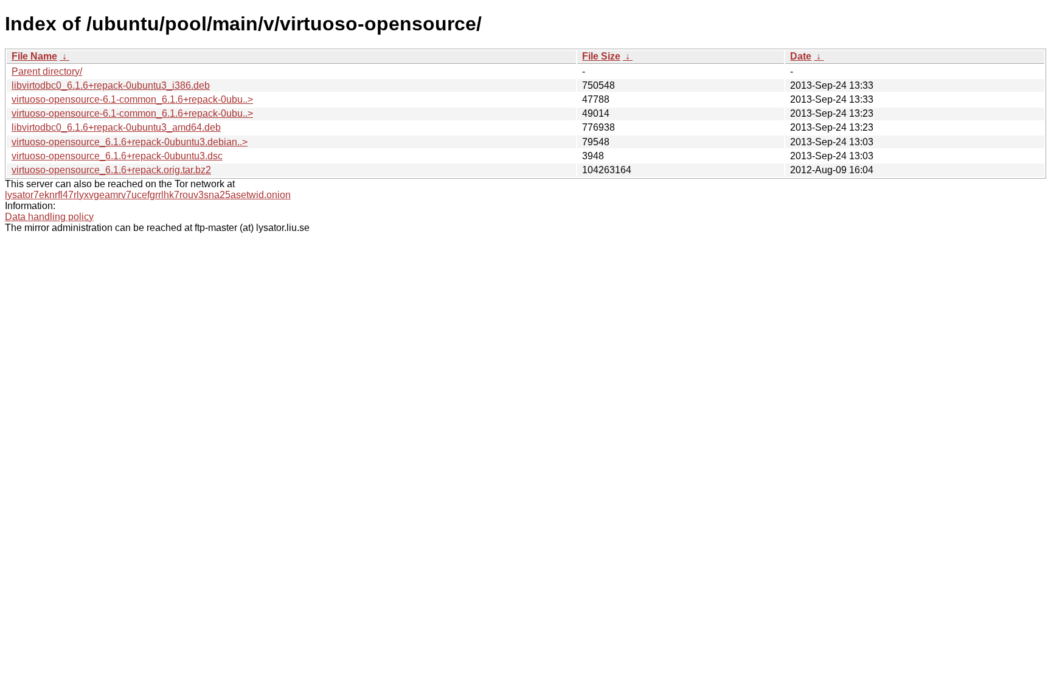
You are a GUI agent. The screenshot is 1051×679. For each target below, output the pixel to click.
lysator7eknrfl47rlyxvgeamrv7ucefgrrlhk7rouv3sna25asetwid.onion (148, 195)
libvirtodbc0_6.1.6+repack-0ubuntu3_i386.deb (111, 85)
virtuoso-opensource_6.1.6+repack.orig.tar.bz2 (111, 170)
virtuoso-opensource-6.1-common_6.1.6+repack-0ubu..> (132, 99)
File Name (34, 56)
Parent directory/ (47, 71)
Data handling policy (49, 217)
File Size (601, 56)
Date (800, 56)
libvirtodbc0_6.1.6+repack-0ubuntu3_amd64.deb (116, 127)
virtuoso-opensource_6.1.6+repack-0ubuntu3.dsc (117, 156)
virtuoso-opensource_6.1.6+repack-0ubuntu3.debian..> (130, 142)
